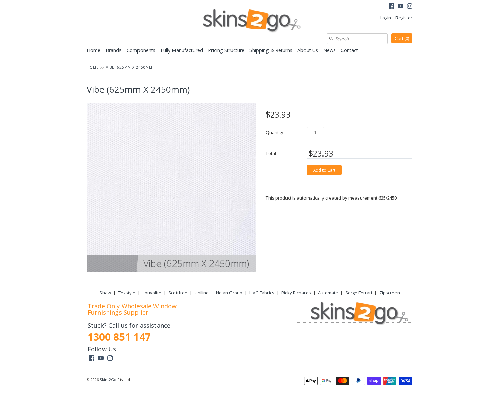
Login (385, 18)
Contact (349, 50)
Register (403, 18)
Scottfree (177, 293)
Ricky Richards (296, 293)
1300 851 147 (119, 337)
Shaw (105, 293)
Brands (114, 50)
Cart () (402, 38)
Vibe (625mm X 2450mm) (130, 67)
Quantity (274, 132)
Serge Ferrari (358, 293)
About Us (307, 50)
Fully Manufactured (182, 50)
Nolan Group (229, 293)
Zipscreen (389, 293)
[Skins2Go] (249, 21)
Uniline (202, 293)
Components (141, 50)
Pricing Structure (226, 50)
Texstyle (126, 293)
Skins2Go (108, 379)
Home (93, 50)
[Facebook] (391, 7)
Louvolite (152, 293)
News (329, 50)
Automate (328, 293)
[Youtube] (400, 7)
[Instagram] (409, 7)
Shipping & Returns (271, 50)
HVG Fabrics (262, 293)
